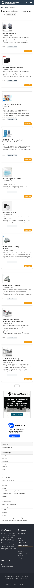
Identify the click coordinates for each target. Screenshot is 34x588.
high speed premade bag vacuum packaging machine (14, 520)
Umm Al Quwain (23, 578)
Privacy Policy (21, 558)
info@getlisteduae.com (7, 566)
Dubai (21, 576)
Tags (19, 538)
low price (4, 496)
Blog (19, 536)
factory (4, 464)
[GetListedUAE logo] (10, 2)
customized (5, 461)
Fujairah (26, 576)
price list (4, 515)
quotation (4, 512)
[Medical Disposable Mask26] (7, 172)
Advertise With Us (23, 553)
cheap (3, 482)
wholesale (4, 485)
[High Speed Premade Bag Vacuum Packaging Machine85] (7, 351)
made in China (5, 510)
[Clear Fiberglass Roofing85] (7, 279)
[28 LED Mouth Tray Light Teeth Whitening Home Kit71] (7, 133)
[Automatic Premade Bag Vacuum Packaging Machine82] (7, 313)
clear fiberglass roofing (7, 507)
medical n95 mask (6, 501)
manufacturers (5, 456)
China (3, 469)
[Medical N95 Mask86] (7, 206)
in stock (4, 474)
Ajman (12, 576)
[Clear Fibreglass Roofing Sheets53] (7, 240)
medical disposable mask (8, 499)
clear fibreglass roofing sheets (9, 504)
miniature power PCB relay (8, 480)
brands (4, 488)
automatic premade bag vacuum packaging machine (14, 518)
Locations (20, 540)
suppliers (4, 458)
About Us (20, 549)
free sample (5, 472)
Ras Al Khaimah (9, 578)
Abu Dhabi (7, 576)
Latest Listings (22, 542)
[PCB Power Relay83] (7, 26)
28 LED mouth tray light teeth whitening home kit (14, 493)
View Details (27, 51)
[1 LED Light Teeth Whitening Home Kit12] (7, 97)
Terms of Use (21, 555)
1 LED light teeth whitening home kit (10, 491)
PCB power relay (6, 477)
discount (4, 466)
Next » (17, 386)
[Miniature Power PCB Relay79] (7, 60)
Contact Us (21, 551)
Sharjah (16, 578)
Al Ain (17, 576)
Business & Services (12, 46)
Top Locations (21, 533)
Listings (6, 7)
